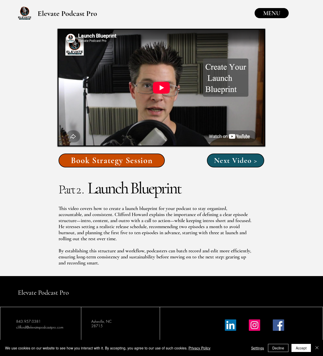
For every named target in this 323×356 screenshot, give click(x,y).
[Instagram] (254, 325)
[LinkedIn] (230, 325)
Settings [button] (257, 347)
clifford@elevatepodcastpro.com (39, 327)
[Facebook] (278, 325)
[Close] (317, 348)
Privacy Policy (199, 347)
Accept (301, 347)
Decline (278, 347)
